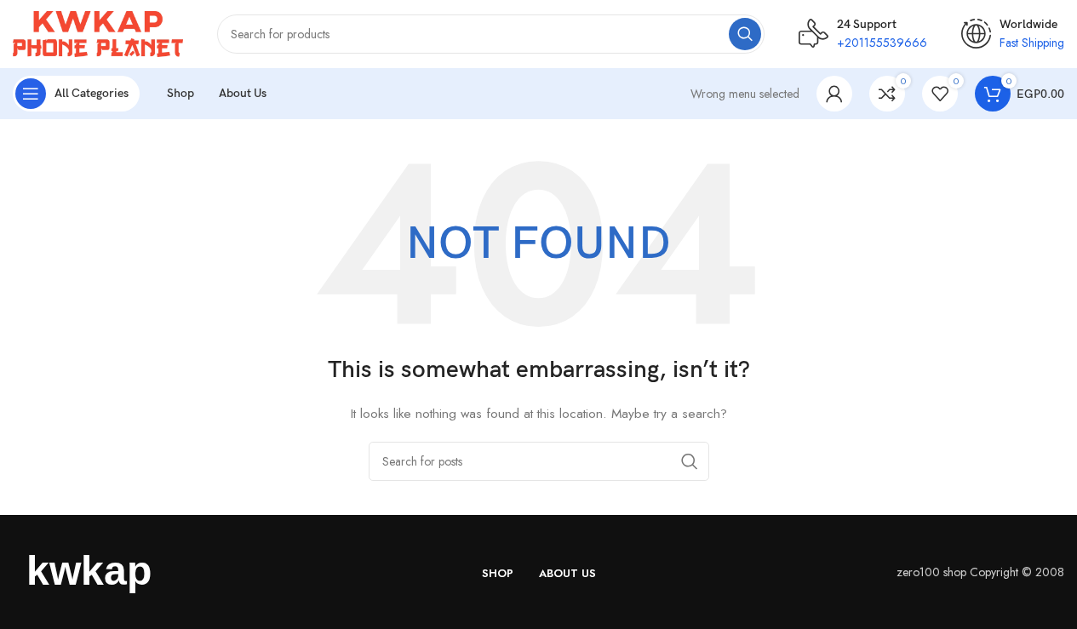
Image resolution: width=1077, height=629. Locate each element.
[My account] (834, 94)
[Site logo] (98, 32)
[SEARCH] (745, 34)
